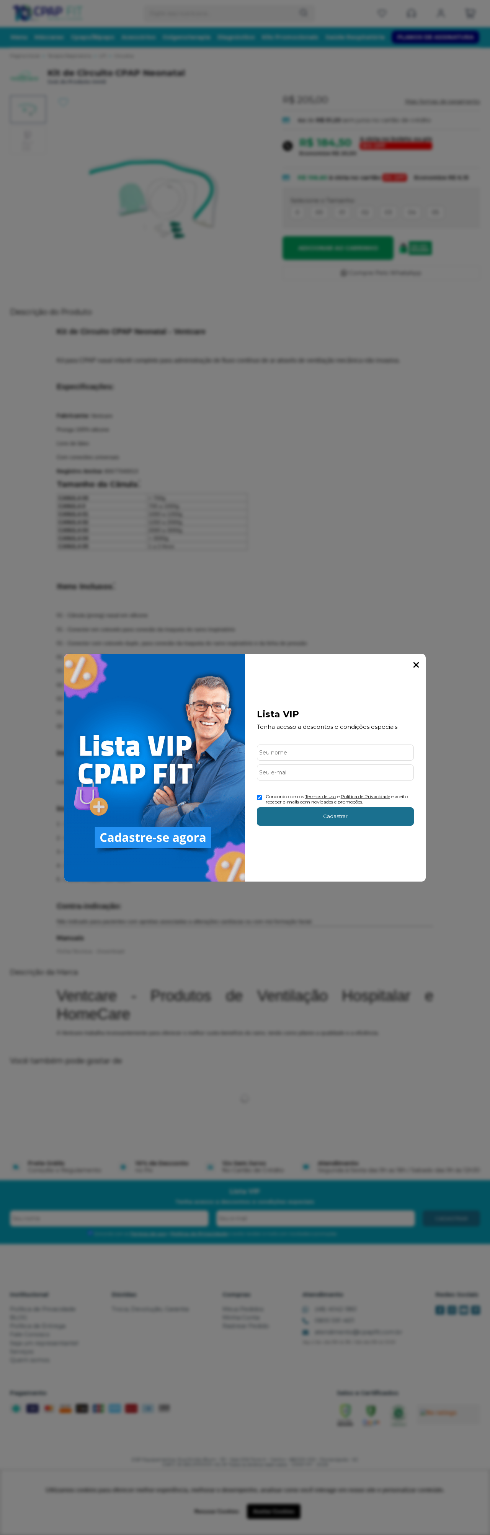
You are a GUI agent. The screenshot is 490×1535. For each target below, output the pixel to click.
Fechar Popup (416, 665)
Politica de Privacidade (365, 796)
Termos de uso (320, 796)
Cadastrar (335, 816)
